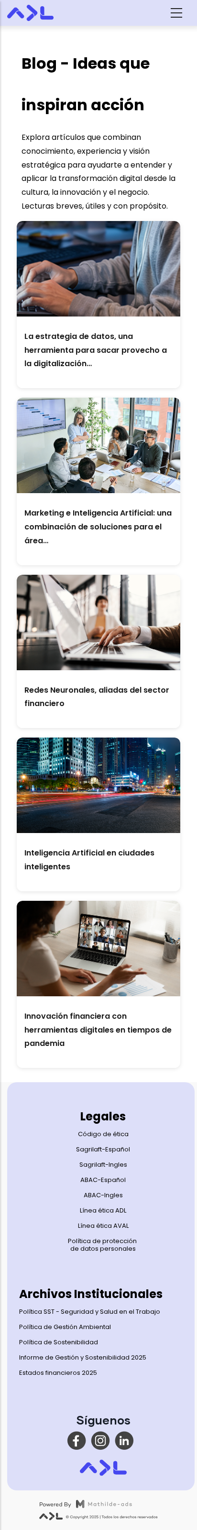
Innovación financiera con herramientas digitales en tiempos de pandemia (98, 1030)
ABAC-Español (103, 1179)
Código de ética (103, 1134)
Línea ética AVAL (103, 1225)
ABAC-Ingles (103, 1195)
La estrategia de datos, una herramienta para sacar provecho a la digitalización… (95, 350)
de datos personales (103, 1248)
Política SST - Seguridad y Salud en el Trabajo (89, 1311)
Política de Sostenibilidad (58, 1342)
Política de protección (103, 1240)
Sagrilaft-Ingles (103, 1164)
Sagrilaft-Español (103, 1149)
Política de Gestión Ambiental (65, 1326)
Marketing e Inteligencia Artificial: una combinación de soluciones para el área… (98, 526)
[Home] (40, 13)
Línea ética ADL (103, 1210)
